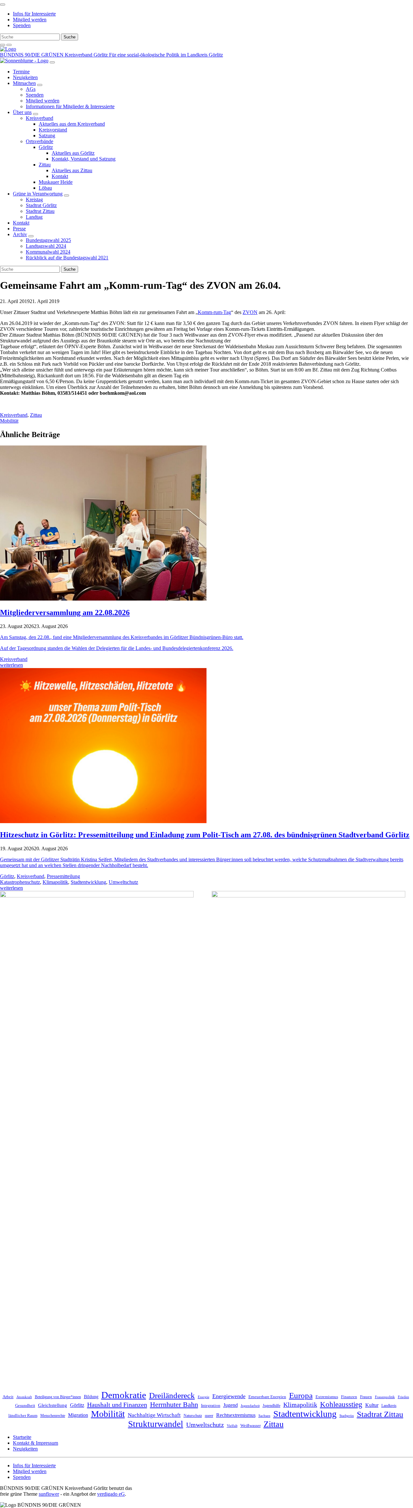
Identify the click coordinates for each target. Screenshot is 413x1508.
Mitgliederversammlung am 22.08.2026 (65, 612)
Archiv (20, 234)
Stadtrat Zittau (40, 211)
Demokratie (123, 1395)
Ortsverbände (39, 141)
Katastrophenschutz (20, 882)
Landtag (34, 217)
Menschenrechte (52, 1415)
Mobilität (9, 421)
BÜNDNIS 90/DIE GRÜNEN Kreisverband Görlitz (54, 55)
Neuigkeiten (25, 77)
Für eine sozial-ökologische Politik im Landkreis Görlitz (166, 55)
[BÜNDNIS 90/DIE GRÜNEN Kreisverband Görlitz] (8, 49)
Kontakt (60, 176)
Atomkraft (24, 1397)
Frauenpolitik (385, 1397)
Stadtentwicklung (88, 882)
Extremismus (327, 1396)
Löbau (45, 188)
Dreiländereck (172, 1395)
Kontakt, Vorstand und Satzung (84, 159)
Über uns (22, 112)
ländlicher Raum (22, 1415)
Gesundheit (25, 1405)
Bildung (91, 1396)
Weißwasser (250, 1425)
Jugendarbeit (250, 1406)
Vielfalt (232, 1426)
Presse (19, 228)
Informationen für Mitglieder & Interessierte (70, 106)
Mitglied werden (29, 19)
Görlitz (46, 147)
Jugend (230, 1405)
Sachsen (264, 1416)
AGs (30, 89)
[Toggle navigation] (2, 4)
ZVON (250, 312)
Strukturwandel (155, 1424)
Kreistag (34, 199)
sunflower (49, 1494)
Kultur (371, 1405)
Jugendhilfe (271, 1405)
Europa (301, 1395)
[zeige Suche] (2, 45)
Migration (78, 1415)
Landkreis (389, 1405)
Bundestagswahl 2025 (48, 240)
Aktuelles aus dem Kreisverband (72, 124)
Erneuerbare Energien (267, 1396)
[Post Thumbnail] (103, 599)
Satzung (47, 135)
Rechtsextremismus (236, 1415)
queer (209, 1415)
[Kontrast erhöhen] (9, 45)
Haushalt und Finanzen (117, 1404)
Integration (210, 1405)
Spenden (22, 25)
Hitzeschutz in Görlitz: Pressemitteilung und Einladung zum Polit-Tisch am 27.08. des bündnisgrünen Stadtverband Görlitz (204, 835)
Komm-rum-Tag (214, 312)
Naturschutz (193, 1415)
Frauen (366, 1396)
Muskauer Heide (56, 182)
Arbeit (8, 1396)
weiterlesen (11, 665)
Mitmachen (24, 83)
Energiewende (229, 1396)
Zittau (45, 164)
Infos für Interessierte (34, 13)
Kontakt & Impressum (35, 1443)
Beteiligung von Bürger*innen (58, 1397)
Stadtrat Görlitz (41, 205)
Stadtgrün (346, 1416)
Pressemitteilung (63, 876)
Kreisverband (39, 118)
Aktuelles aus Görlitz (73, 153)
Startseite (22, 1437)
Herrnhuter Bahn (174, 1404)
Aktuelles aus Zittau (72, 170)
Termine (21, 71)
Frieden (403, 1397)
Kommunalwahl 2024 (48, 252)
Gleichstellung (52, 1405)
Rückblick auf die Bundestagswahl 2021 (67, 257)
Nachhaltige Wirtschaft (154, 1415)
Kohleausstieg (341, 1404)
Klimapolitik (55, 882)
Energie (203, 1397)
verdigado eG (111, 1494)
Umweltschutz (123, 882)
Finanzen (349, 1396)
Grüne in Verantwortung (38, 193)
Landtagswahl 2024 (46, 246)
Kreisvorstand (53, 129)
